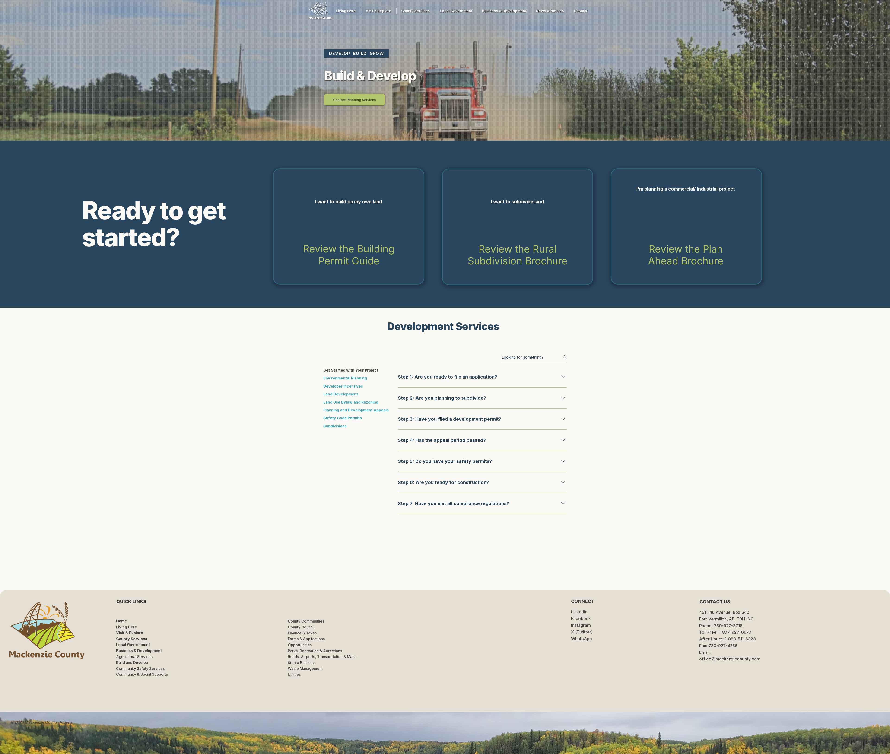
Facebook (581, 618)
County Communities (306, 621)
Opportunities (300, 645)
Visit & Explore (129, 632)
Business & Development (139, 650)
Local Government (133, 644)
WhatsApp (581, 638)
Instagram (581, 625)
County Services (131, 638)
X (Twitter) (582, 632)
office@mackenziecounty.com (729, 658)
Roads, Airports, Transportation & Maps (322, 656)
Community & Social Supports (142, 674)
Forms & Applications (306, 638)
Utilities (294, 674)
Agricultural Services (134, 656)
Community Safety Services (140, 668)
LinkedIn (579, 611)
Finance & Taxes (302, 633)
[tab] (356, 370)
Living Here (126, 627)
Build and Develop (132, 662)
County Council (301, 627)
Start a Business (301, 662)
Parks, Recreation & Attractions (315, 651)
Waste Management (305, 668)
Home (121, 621)
